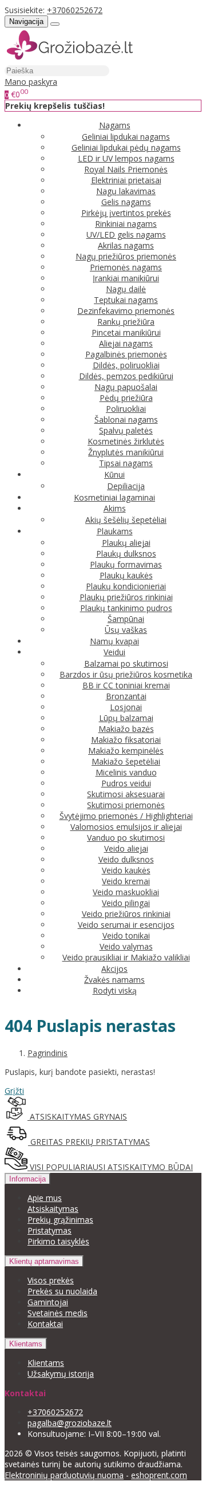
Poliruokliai (126, 408)
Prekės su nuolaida (62, 1291)
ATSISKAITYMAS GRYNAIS (77, 1116)
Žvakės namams (114, 979)
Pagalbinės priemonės (126, 354)
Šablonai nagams (126, 419)
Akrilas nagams (126, 245)
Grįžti (14, 1090)
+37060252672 (74, 10)
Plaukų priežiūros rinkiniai (126, 597)
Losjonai (126, 707)
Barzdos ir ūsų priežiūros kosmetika (126, 674)
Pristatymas (49, 1230)
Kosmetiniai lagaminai (114, 497)
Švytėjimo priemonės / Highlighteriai (126, 815)
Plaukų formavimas (126, 564)
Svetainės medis (57, 1312)
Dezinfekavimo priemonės (126, 310)
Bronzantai (126, 696)
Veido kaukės (126, 870)
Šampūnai (126, 618)
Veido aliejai (126, 848)
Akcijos (114, 968)
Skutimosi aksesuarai (126, 794)
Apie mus (44, 1197)
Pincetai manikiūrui (126, 332)
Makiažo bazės (126, 728)
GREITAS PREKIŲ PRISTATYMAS (89, 1141)
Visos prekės (50, 1280)
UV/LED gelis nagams (126, 234)
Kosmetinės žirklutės (126, 441)
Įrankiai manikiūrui (126, 278)
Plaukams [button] (115, 531)
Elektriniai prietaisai (126, 180)
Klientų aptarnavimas (44, 1261)
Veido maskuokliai (126, 892)
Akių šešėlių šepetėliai (126, 519)
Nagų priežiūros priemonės (126, 256)
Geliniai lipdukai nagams (126, 136)
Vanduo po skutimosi (126, 837)
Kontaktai (45, 1323)
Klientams (25, 1344)
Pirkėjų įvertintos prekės (126, 212)
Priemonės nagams (126, 267)
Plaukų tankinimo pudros (126, 607)
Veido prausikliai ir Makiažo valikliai (126, 957)
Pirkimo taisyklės (58, 1241)
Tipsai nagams (126, 463)
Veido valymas (126, 946)
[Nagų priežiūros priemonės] (69, 59)
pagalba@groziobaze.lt (69, 1422)
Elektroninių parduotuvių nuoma (64, 1475)
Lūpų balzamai (126, 717)
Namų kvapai (114, 641)
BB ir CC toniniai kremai (126, 685)
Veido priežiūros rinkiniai (126, 913)
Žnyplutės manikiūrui (126, 452)
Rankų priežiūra (125, 321)
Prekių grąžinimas (60, 1219)
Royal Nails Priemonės (126, 169)
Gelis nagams (126, 201)
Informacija (27, 1179)
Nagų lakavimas (126, 191)
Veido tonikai (126, 935)
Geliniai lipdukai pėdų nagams (126, 147)
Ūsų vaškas (126, 629)
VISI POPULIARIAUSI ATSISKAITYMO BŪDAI (110, 1166)
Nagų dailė (126, 288)
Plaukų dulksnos (126, 553)
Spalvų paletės (126, 430)
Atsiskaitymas (52, 1208)
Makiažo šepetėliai (126, 761)
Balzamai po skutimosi (126, 663)
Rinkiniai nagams (126, 223)
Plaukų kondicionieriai (126, 586)
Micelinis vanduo (126, 772)
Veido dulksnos (126, 859)
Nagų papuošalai (125, 386)
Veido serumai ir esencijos (126, 924)
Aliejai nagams (126, 343)
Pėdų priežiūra (126, 397)
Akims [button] (115, 508)
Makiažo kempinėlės (126, 750)
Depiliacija (126, 485)
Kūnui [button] (114, 474)
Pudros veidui (126, 783)
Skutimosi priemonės (126, 804)
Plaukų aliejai (126, 542)
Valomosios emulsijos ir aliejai (126, 826)
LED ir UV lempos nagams (126, 158)
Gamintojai (47, 1302)
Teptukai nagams (126, 299)
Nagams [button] (114, 125)
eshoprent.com (159, 1475)
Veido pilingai (126, 902)
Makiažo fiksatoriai (126, 739)
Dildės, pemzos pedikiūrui (126, 376)
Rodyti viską (115, 990)
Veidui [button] (114, 652)
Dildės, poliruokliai (126, 365)
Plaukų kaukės (126, 575)
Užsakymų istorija (60, 1373)
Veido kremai (126, 881)
